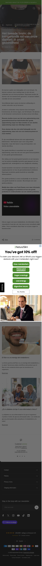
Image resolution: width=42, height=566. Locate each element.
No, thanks (20, 292)
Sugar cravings (20, 275)
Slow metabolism (20, 264)
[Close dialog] (39, 246)
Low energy (20, 281)
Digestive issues (20, 286)
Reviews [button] (2, 287)
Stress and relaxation (20, 270)
